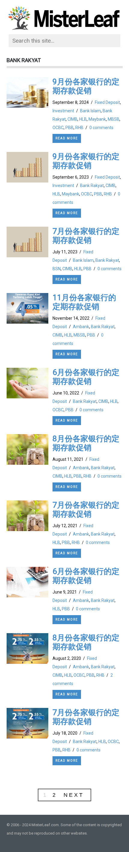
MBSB (113, 119)
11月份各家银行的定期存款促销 (84, 302)
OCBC (58, 127)
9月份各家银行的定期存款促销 (85, 86)
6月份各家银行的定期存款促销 (85, 377)
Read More (67, 138)
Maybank (97, 119)
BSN (56, 268)
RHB (79, 127)
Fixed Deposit (107, 102)
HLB (83, 119)
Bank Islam (90, 110)
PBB (69, 127)
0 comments (101, 127)
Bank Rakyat (92, 185)
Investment (63, 110)
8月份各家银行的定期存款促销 (85, 443)
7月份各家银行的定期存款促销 (85, 236)
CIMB (72, 119)
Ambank (81, 326)
